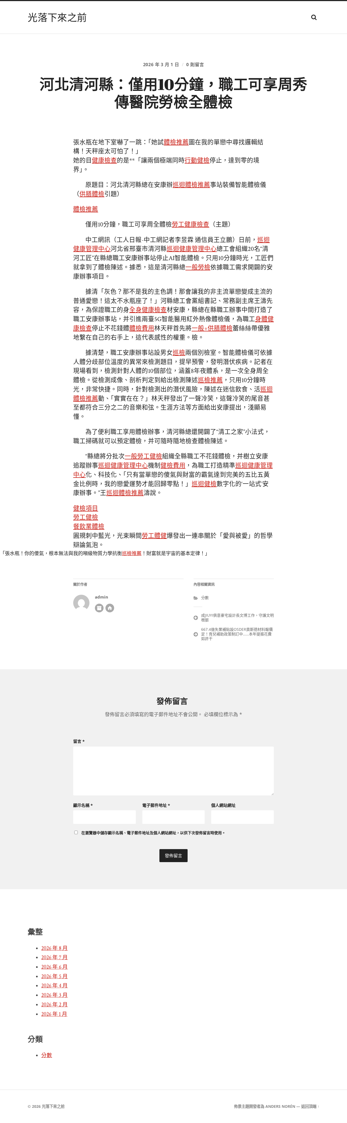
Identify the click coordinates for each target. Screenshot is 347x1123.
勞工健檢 (85, 517)
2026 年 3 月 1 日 (161, 65)
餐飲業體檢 (88, 527)
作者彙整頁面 (99, 608)
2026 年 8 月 (54, 948)
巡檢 (179, 353)
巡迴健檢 (204, 484)
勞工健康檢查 (190, 225)
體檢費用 (141, 328)
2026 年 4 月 (54, 985)
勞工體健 (154, 536)
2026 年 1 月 (54, 1014)
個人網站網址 (223, 805)
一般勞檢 (197, 267)
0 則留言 (195, 65)
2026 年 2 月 (54, 1004)
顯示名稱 (83, 805)
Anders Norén (280, 1106)
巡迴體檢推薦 (191, 185)
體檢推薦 (176, 142)
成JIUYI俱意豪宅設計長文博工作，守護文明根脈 (237, 617)
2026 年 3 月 (54, 995)
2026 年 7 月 (54, 957)
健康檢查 (104, 161)
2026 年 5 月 (54, 976)
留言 (79, 741)
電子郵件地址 (156, 805)
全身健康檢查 (148, 310)
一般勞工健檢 (143, 456)
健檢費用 (172, 466)
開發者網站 (109, 608)
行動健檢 (197, 161)
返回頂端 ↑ (310, 1106)
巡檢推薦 (210, 380)
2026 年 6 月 (54, 967)
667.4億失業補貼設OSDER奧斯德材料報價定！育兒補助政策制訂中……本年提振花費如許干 (237, 634)
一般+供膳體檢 (212, 328)
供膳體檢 (91, 194)
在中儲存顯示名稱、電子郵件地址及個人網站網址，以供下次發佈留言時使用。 (153, 832)
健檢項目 (85, 509)
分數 (205, 597)
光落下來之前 (57, 17)
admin (101, 597)
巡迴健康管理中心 (192, 249)
